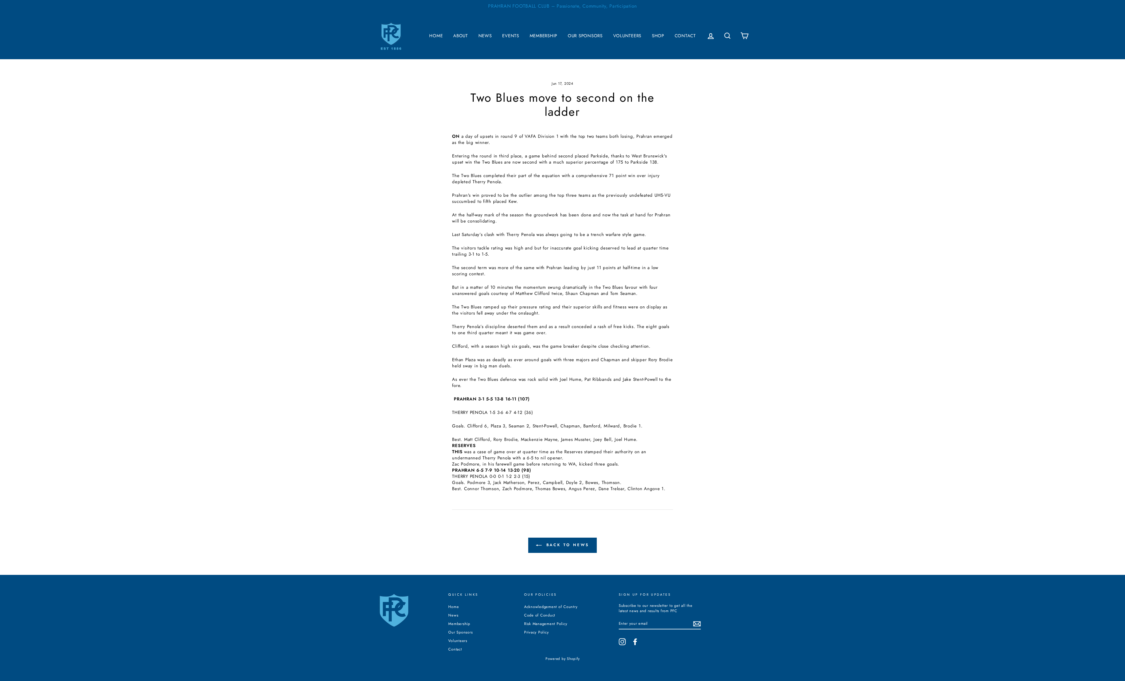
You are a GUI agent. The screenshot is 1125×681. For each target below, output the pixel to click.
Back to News (566, 545)
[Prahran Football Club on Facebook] (635, 641)
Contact (685, 36)
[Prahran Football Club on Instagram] (622, 641)
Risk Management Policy (545, 623)
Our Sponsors (585, 36)
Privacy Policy (536, 632)
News (485, 36)
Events (510, 36)
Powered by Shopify (563, 658)
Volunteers (627, 36)
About (460, 36)
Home (436, 36)
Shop (658, 36)
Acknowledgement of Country (551, 606)
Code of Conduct (539, 615)
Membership (544, 36)
